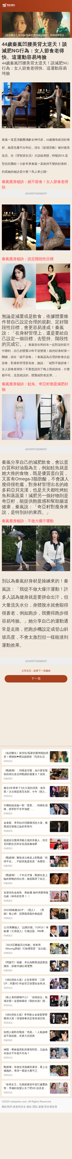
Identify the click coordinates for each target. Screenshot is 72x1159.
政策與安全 (19, 1106)
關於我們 (7, 1106)
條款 (29, 1106)
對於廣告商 (50, 1106)
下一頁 (36, 678)
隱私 (35, 1106)
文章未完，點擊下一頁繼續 (36, 670)
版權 (41, 1106)
